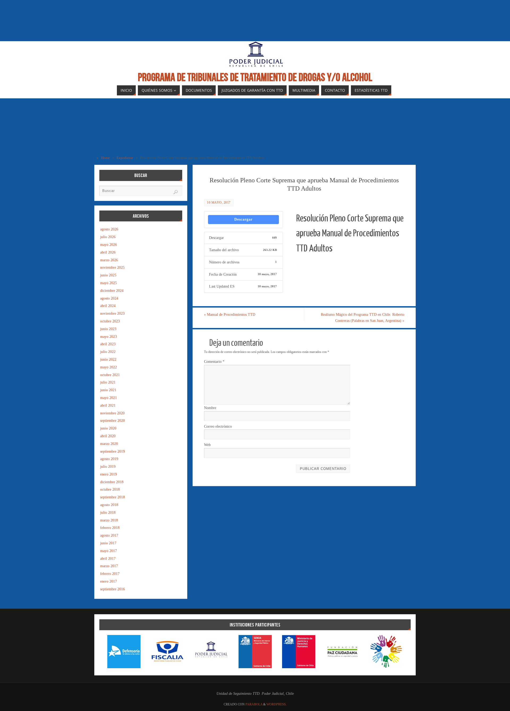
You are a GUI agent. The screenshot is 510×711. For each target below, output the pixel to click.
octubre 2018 (110, 489)
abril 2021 (108, 405)
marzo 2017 (109, 566)
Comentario (214, 362)
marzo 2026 (109, 260)
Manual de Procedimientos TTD (229, 315)
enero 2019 (108, 474)
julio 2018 (108, 513)
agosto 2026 (109, 229)
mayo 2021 (108, 398)
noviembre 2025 (112, 268)
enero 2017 (108, 581)
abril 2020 (108, 436)
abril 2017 (108, 559)
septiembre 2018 (112, 497)
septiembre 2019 (112, 451)
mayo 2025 (108, 283)
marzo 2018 (109, 520)
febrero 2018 (110, 528)
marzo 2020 (109, 444)
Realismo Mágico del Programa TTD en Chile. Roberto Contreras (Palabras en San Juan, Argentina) (362, 318)
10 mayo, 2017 (219, 202)
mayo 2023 (108, 337)
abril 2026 (108, 252)
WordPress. (276, 704)
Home (105, 158)
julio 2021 (108, 382)
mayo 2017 (108, 551)
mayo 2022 (108, 367)
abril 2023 (108, 344)
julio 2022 (108, 352)
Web (207, 445)
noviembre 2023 (112, 313)
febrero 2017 (110, 574)
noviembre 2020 (112, 413)
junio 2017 (108, 543)
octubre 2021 (110, 375)
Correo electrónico (218, 426)
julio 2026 (108, 237)
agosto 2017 (109, 535)
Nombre (210, 408)
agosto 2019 (109, 459)
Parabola (253, 704)
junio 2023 (108, 329)
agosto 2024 (109, 298)
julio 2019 (108, 467)
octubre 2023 (110, 321)
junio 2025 (108, 275)
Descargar (243, 219)
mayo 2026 (108, 245)
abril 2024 (108, 306)
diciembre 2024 (112, 291)
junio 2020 (108, 428)
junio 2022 (108, 359)
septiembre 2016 (112, 589)
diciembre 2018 (112, 482)
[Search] (175, 192)
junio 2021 (108, 390)
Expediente (125, 158)
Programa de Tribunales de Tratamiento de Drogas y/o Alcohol (255, 77)
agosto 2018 (109, 505)
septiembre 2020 (112, 421)
